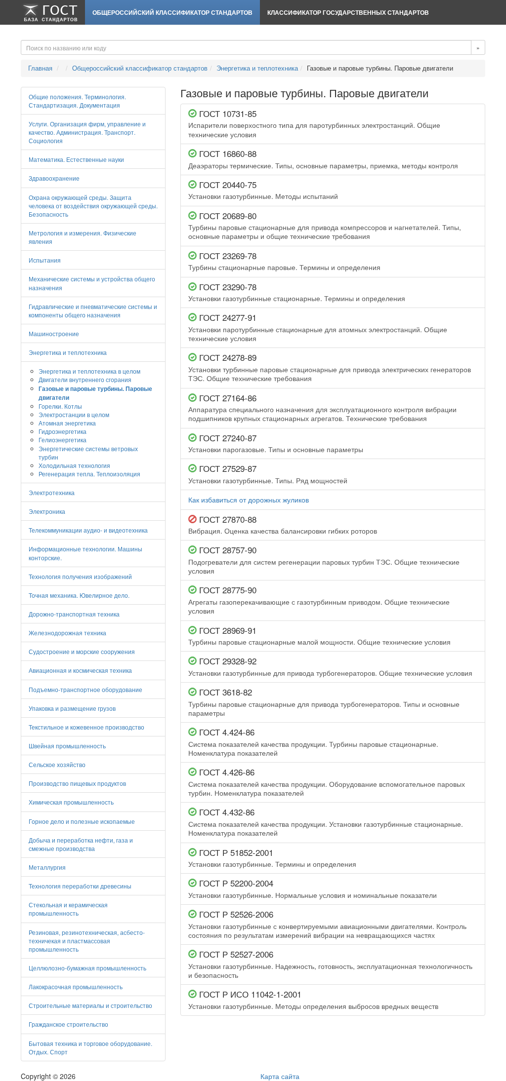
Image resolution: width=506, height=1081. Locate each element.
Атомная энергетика (67, 423)
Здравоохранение (54, 178)
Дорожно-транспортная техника (74, 614)
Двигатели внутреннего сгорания (85, 379)
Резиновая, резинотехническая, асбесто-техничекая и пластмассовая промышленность (87, 940)
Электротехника (52, 492)
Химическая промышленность (71, 802)
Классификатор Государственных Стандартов (348, 12)
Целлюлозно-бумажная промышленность (87, 968)
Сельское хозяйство (57, 764)
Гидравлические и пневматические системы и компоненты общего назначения (93, 310)
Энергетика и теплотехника (257, 68)
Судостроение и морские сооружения (82, 651)
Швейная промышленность (67, 745)
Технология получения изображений (80, 576)
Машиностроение (54, 333)
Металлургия (47, 867)
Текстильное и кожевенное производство (86, 727)
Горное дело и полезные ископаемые (82, 821)
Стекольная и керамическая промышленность (68, 908)
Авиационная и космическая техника (80, 670)
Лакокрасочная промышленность (76, 986)
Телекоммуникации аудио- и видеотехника (88, 530)
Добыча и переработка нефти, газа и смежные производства (81, 844)
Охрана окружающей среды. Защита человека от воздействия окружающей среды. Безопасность (93, 205)
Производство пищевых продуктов (77, 783)
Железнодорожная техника (67, 632)
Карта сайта (279, 1076)
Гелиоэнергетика (62, 439)
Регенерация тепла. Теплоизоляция (89, 473)
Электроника (47, 511)
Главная (40, 68)
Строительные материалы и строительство (90, 1005)
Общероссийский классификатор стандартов (172, 12)
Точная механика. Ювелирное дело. (79, 595)
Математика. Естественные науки (76, 159)
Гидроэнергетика (62, 431)
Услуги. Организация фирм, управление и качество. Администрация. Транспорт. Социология (87, 132)
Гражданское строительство (68, 1024)
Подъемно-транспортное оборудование (85, 689)
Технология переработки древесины (80, 886)
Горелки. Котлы (60, 406)
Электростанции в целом (74, 414)
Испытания (45, 260)
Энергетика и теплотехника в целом (89, 371)
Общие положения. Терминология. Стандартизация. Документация (77, 100)
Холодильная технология (74, 465)
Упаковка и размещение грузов (72, 708)
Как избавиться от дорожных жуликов (248, 499)
